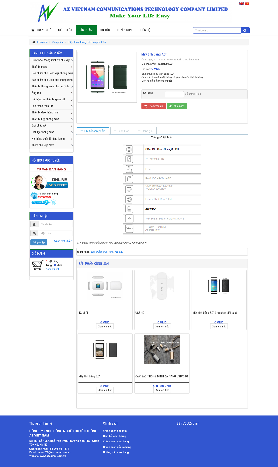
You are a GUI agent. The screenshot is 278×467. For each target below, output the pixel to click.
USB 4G (139, 313)
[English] (241, 4)
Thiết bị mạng (39, 67)
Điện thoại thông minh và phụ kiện (51, 60)
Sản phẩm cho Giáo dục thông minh (52, 80)
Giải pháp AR (39, 125)
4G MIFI (83, 313)
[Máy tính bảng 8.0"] (105, 349)
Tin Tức (104, 30)
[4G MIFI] (105, 286)
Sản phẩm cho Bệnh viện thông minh (52, 73)
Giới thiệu (65, 30)
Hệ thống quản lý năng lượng (48, 139)
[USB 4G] (162, 286)
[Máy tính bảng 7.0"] (107, 77)
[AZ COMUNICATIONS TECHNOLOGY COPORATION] (131, 12)
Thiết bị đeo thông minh (45, 112)
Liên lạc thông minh (43, 132)
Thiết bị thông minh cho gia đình (50, 86)
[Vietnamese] (247, 4)
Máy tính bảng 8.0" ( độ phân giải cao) (215, 313)
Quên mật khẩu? (63, 241)
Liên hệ (145, 30)
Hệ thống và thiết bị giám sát (48, 99)
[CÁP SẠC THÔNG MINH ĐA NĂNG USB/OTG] (162, 349)
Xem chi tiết (105, 326)
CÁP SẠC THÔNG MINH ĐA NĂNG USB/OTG (161, 376)
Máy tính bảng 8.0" (89, 376)
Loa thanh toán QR (42, 106)
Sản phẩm (85, 30)
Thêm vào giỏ (155, 106)
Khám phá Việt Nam (43, 145)
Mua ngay (179, 106)
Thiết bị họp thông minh (45, 119)
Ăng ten (36, 93)
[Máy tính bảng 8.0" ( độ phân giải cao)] (219, 286)
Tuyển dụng (125, 30)
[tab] (93, 131)
